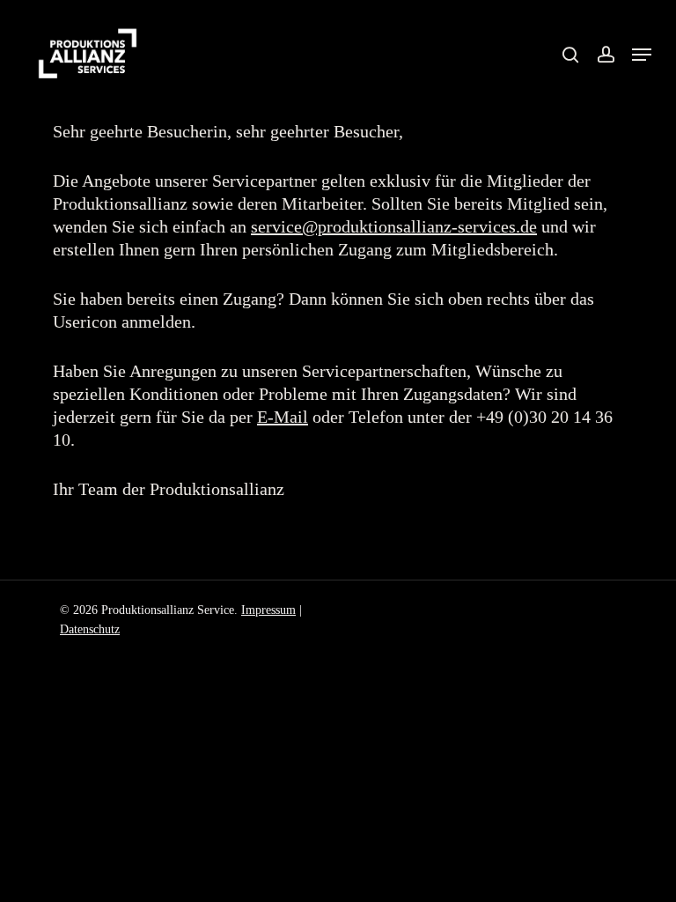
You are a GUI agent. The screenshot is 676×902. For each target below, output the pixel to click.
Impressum (268, 610)
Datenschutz (90, 629)
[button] (641, 54)
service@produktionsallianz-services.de (394, 226)
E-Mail (282, 416)
